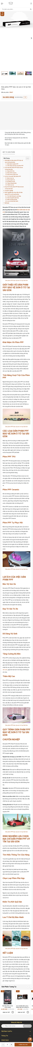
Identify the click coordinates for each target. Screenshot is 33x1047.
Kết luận (7, 203)
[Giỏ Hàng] (31, 3)
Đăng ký (27, 1026)
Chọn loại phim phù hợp (13, 197)
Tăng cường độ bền (12, 183)
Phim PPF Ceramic (11, 172)
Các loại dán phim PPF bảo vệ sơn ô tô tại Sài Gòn (14, 168)
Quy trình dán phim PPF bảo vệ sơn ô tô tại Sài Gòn (14, 187)
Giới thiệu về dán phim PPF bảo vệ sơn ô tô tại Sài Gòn (14, 161)
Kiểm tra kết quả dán (12, 199)
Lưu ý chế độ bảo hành (12, 201)
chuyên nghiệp (9, 190)
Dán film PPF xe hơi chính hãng (7, 1006)
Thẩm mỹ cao (10, 185)
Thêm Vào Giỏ (23, 1044)
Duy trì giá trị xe (11, 179)
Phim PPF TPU (10, 171)
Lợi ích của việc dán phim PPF (13, 176)
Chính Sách (5, 1040)
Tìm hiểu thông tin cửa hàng (14, 196)
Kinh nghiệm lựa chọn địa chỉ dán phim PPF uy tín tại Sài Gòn (14, 193)
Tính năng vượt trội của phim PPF (15, 165)
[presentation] (1, 38)
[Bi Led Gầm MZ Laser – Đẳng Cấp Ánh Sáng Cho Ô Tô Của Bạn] (22, 997)
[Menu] (2, 3)
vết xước (5, 669)
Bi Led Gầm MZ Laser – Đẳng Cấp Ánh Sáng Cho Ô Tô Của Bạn (22, 1006)
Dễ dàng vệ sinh (11, 181)
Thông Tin (4, 1036)
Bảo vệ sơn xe (10, 178)
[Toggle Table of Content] (27, 158)
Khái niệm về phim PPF (12, 164)
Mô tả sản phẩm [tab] (9, 152)
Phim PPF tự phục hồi (12, 174)
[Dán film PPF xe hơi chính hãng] (7, 997)
